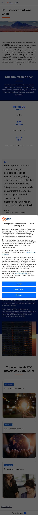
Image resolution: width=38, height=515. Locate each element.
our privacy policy (21, 273)
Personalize (19, 289)
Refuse (19, 295)
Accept (19, 284)
